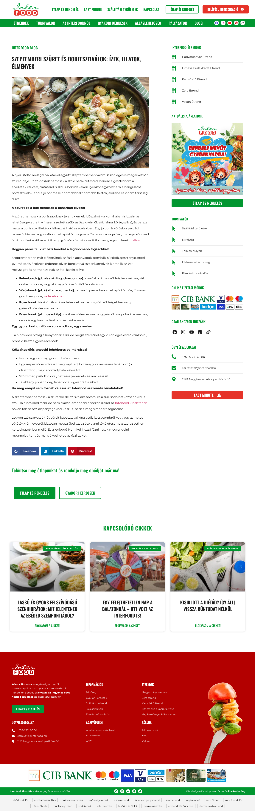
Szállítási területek (122, 9)
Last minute (93, 9)
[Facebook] (216, 23)
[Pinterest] (236, 23)
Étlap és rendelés (65, 9)
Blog (199, 23)
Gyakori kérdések (113, 23)
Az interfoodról (76, 23)
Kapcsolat (151, 9)
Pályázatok (178, 23)
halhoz (135, 240)
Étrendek (21, 23)
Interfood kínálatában (131, 403)
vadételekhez (53, 296)
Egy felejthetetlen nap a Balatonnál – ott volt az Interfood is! (127, 609)
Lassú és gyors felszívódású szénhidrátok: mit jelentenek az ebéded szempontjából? (47, 609)
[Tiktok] (242, 23)
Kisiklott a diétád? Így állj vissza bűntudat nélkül (207, 605)
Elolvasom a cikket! (47, 625)
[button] (25, 451)
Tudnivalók (45, 23)
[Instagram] (223, 23)
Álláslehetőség (148, 23)
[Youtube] (229, 23)
